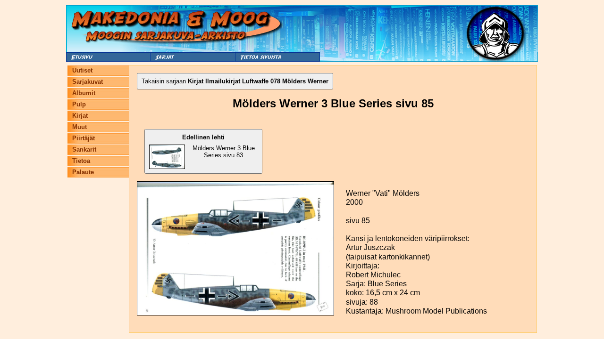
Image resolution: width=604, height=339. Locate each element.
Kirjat (80, 115)
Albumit (83, 93)
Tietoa (81, 160)
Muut (79, 126)
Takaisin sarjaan (235, 81)
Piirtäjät (83, 138)
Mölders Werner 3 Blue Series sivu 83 (218, 146)
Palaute (83, 172)
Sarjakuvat (87, 81)
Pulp (79, 104)
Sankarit (84, 149)
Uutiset (82, 70)
